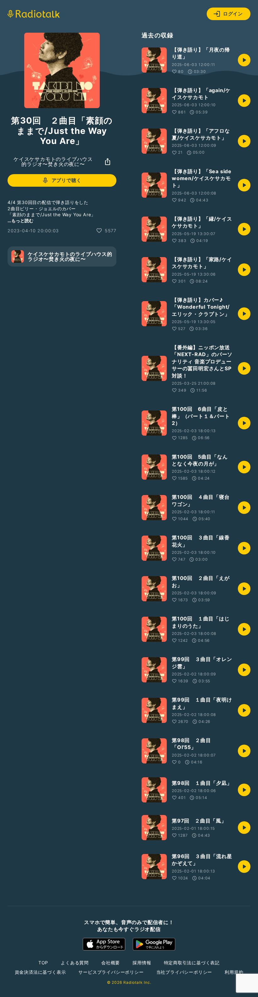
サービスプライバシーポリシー (110, 972)
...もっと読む (20, 220)
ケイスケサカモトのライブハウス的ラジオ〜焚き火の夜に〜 (53, 161)
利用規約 (234, 972)
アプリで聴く (66, 180)
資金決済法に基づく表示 (40, 972)
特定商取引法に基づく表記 (192, 962)
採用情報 (141, 962)
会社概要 (110, 962)
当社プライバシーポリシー (184, 972)
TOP (43, 962)
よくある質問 (75, 962)
